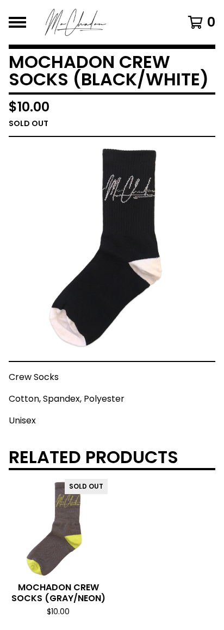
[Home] (98, 22)
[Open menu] (17, 22)
